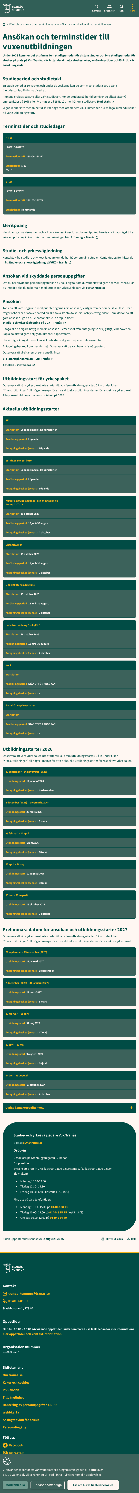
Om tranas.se (13, 1375)
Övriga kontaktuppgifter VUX (24, 1108)
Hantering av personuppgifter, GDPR (30, 1405)
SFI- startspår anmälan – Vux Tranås (26, 359)
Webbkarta (11, 1412)
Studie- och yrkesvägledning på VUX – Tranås (37, 262)
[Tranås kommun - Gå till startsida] (13, 8)
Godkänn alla (15, 1485)
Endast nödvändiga (48, 1485)
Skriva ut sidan (114, 1239)
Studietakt (104, 102)
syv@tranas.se (95, 288)
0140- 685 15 (58, 1212)
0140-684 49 (58, 1218)
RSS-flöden (11, 1390)
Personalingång (14, 1427)
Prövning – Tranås (82, 237)
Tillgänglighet (13, 1397)
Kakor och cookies (16, 1382)
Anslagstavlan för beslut (21, 1420)
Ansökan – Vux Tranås (17, 365)
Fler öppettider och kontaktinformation (32, 1334)
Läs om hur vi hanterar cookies (93, 1485)
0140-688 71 (59, 1207)
